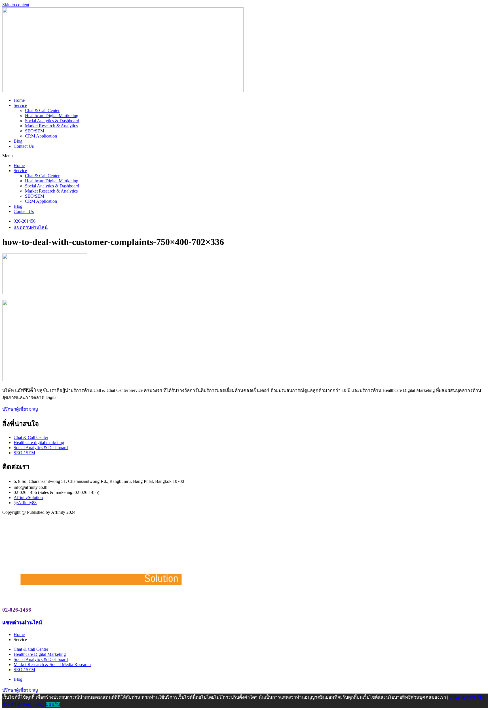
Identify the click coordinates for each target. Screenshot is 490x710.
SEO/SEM (34, 130)
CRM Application (41, 136)
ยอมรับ (53, 704)
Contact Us (24, 146)
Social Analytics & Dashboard (52, 120)
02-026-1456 (16, 610)
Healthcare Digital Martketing (51, 115)
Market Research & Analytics (51, 125)
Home (19, 100)
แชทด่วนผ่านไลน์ (22, 623)
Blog (18, 141)
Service (20, 105)
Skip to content (15, 4)
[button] (245, 156)
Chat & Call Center (42, 110)
